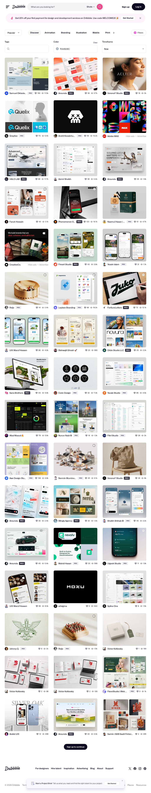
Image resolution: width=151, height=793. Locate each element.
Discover (34, 32)
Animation (50, 32)
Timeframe (107, 41)
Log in (138, 6)
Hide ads (130, 136)
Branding (65, 32)
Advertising (82, 768)
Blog (92, 768)
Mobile (96, 32)
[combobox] (56, 7)
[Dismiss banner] (122, 780)
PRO (30, 93)
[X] (130, 768)
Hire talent (56, 768)
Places (130, 785)
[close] (140, 18)
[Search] (100, 7)
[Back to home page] (18, 7)
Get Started (128, 18)
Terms (25, 785)
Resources (141, 785)
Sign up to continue (75, 747)
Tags (7, 41)
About (100, 768)
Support (109, 768)
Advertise (141, 136)
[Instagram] (140, 768)
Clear (95, 42)
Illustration (81, 32)
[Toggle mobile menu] (7, 7)
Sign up (125, 7)
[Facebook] (135, 768)
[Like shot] (36, 93)
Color (56, 41)
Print (107, 32)
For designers (42, 768)
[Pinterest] (145, 768)
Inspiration (69, 768)
